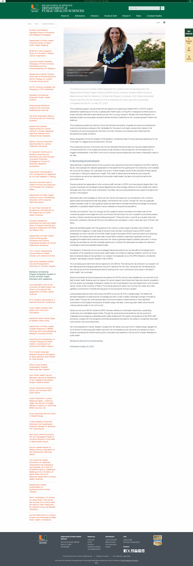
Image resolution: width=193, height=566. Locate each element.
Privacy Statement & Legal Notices (121, 556)
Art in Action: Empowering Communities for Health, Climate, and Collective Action (42, 253)
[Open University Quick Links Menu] (190, 1)
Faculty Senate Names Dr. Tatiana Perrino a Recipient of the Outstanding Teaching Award (42, 451)
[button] (188, 560)
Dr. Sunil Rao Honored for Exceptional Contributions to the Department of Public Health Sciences (41, 211)
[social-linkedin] (143, 551)
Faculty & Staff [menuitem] (110, 16)
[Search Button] (162, 8)
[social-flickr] (139, 551)
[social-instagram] (136, 551)
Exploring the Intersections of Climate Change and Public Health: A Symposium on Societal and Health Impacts (42, 342)
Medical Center (110, 542)
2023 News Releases (48, 24)
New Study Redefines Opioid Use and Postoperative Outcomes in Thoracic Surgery (42, 264)
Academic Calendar (94, 547)
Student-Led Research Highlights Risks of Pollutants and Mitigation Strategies (42, 32)
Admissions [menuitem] (80, 16)
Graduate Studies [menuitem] (154, 16)
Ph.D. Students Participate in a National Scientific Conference (42, 301)
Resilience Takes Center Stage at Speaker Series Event (42, 320)
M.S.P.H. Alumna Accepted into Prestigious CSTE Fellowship (42, 88)
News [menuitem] (138, 16)
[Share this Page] (163, 23)
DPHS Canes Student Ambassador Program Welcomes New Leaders (39, 367)
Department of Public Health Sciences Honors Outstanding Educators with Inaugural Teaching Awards (42, 198)
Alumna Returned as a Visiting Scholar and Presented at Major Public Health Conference (42, 517)
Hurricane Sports (111, 544)
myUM (90, 542)
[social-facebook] (125, 551)
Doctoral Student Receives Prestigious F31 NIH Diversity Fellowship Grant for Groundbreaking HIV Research (42, 65)
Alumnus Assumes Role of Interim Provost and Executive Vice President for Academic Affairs (42, 185)
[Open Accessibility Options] (3, 1)
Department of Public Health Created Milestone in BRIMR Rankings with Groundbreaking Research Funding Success (42, 330)
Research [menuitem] (127, 16)
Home (30, 24)
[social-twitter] (129, 550)
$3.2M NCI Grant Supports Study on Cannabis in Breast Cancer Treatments (41, 53)
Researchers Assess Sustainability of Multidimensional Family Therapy (39, 488)
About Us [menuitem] (65, 16)
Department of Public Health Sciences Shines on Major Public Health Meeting (41, 43)
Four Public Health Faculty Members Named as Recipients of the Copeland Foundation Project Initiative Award (42, 378)
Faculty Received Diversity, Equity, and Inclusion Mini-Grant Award (40, 390)
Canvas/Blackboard (94, 549)
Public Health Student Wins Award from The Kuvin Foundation (41, 310)
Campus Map (127, 540)
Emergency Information (102, 556)
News (37, 24)
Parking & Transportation (131, 542)
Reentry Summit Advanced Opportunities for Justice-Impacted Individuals (40, 144)
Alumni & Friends (111, 540)
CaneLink (91, 544)
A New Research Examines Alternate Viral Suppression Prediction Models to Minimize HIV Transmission (42, 425)
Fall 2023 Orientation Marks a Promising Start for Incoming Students (42, 118)
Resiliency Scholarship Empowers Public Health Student (39, 97)
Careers (108, 547)
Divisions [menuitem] (95, 16)
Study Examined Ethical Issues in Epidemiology (42, 415)
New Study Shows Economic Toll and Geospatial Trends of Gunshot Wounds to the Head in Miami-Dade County (42, 438)
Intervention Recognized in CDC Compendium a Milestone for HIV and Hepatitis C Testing (42, 174)
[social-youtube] (132, 551)
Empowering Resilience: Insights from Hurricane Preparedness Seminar (39, 108)
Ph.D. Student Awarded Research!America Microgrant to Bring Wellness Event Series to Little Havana (42, 355)
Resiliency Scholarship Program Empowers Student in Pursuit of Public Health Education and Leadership (42, 275)
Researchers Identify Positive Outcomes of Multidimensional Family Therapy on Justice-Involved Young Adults (42, 77)
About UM (91, 540)
